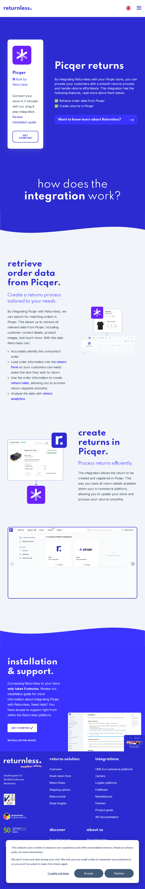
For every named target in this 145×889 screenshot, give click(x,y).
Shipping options (59, 789)
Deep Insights (57, 803)
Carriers (100, 776)
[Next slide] (133, 564)
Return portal (57, 796)
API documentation (107, 817)
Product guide (104, 810)
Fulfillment (101, 789)
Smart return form (60, 776)
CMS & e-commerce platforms (114, 769)
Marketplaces (103, 796)
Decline (119, 873)
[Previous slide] (12, 564)
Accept (88, 873)
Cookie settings (58, 873)
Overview (55, 769)
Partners (100, 803)
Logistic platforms (106, 782)
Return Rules (57, 782)
